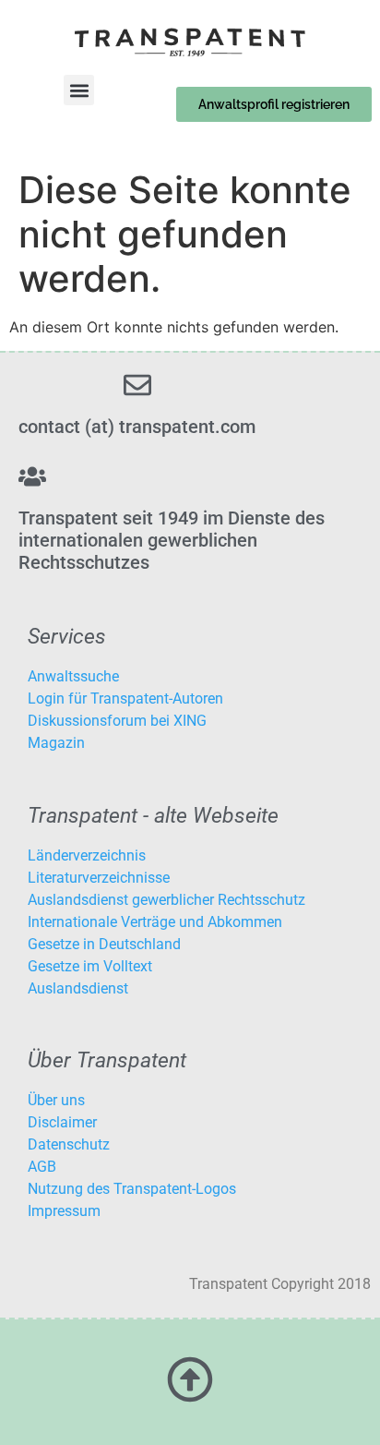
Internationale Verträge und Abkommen (155, 922)
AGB (42, 1166)
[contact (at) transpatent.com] (137, 385)
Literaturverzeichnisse (99, 877)
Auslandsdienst (78, 988)
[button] (79, 90)
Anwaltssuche (73, 676)
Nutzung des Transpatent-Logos (132, 1189)
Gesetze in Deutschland (104, 944)
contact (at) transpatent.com (136, 426)
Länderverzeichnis (87, 855)
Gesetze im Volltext (90, 966)
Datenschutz (69, 1144)
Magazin (56, 743)
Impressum (64, 1211)
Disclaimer (62, 1122)
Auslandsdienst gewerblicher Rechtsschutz (166, 900)
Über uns (56, 1100)
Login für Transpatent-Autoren (125, 698)
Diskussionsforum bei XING (117, 720)
